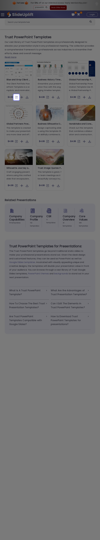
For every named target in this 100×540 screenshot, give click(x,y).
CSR (48, 216)
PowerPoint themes (38, 273)
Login (92, 14)
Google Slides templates (22, 262)
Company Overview (69, 218)
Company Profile (36, 218)
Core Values (83, 218)
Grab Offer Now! (58, 7)
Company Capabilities (16, 218)
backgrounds (61, 273)
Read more (10, 57)
